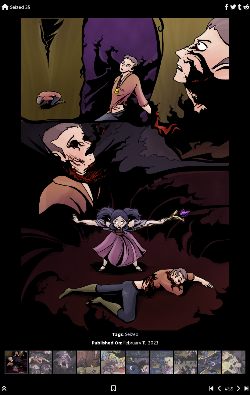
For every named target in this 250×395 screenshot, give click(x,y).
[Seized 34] (219, 389)
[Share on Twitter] (233, 8)
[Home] (5, 8)
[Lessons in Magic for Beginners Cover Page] (211, 389)
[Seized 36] (238, 389)
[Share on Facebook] (227, 8)
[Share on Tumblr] (239, 8)
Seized (131, 335)
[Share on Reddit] (246, 8)
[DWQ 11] (246, 389)
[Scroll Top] (4, 389)
